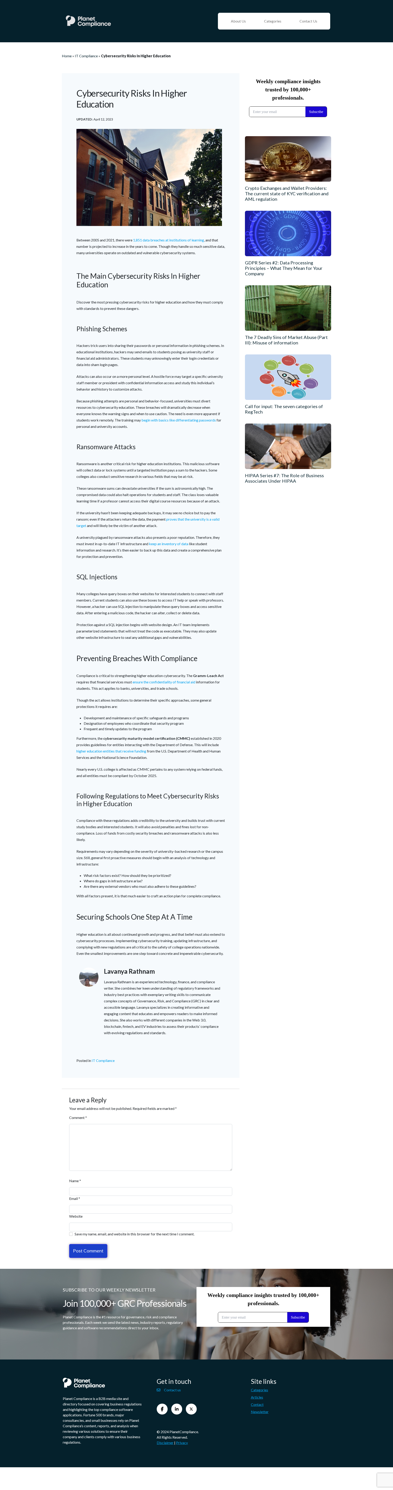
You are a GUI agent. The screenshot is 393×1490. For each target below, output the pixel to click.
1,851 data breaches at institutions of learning (168, 240)
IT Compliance (86, 56)
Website (76, 1216)
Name (75, 1181)
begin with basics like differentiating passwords (178, 420)
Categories (272, 21)
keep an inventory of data (168, 544)
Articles (257, 1397)
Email (74, 1198)
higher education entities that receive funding (111, 751)
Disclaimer (165, 1442)
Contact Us (308, 21)
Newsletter (260, 1412)
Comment (78, 1117)
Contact (257, 1404)
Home (67, 56)
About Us (238, 21)
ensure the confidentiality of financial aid (164, 682)
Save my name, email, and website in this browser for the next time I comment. (134, 1234)
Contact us (172, 1390)
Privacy (182, 1442)
